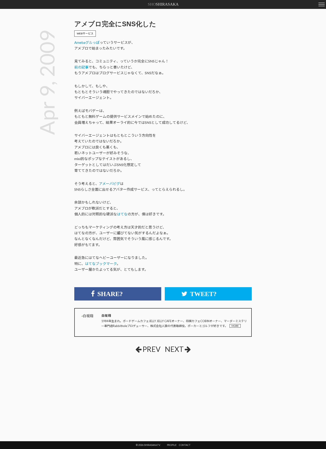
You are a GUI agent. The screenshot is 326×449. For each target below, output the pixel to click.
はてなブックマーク (101, 263)
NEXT (174, 349)
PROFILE (172, 444)
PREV (152, 349)
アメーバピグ (109, 183)
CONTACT (184, 444)
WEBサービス (85, 33)
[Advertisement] (127, 389)
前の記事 (81, 67)
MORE (235, 325)
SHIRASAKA (163, 4)
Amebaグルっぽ (87, 42)
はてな (122, 214)
